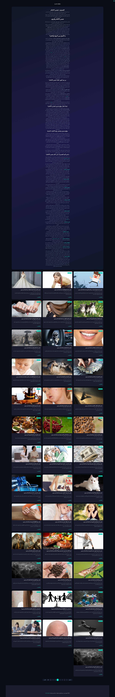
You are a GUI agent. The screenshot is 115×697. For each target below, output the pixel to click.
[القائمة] (114, 1)
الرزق (67, 219)
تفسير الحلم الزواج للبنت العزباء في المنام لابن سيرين (30, 318)
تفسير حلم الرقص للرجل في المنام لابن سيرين (94, 637)
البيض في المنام (67, 187)
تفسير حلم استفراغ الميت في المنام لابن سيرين (62, 289)
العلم (67, 96)
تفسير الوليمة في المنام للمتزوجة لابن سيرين (32, 434)
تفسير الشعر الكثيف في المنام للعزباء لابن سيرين (62, 318)
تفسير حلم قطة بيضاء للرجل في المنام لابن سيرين (93, 492)
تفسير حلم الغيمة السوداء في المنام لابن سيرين (93, 666)
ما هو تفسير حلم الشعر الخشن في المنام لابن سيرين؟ (30, 608)
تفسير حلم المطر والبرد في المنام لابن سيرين (32, 347)
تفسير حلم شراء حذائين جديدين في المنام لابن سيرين (61, 492)
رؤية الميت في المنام (66, 246)
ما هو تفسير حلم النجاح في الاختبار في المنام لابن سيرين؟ (30, 637)
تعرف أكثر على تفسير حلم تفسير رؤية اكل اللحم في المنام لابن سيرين (59, 550)
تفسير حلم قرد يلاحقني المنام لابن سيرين (33, 550)
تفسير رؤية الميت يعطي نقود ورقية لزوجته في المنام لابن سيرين (91, 463)
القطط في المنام (67, 242)
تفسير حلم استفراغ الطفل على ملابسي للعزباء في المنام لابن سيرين (28, 376)
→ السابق (70, 679)
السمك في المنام (66, 169)
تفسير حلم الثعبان (66, 231)
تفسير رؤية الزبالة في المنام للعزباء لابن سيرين (94, 608)
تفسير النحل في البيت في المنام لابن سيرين (94, 434)
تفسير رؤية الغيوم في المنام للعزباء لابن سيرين (32, 579)
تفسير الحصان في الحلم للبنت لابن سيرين (64, 376)
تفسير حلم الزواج (67, 158)
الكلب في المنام (67, 199)
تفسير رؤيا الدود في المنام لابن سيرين (64, 579)
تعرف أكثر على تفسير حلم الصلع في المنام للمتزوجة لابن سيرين (60, 637)
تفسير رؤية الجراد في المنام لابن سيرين (95, 579)
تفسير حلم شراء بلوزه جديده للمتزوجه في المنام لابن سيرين (91, 550)
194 (48, 679)
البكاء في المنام (67, 256)
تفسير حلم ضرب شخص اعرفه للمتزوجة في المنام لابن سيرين (60, 463)
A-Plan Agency (47, 693)
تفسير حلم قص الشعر (55, 238)
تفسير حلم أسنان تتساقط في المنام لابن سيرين (93, 347)
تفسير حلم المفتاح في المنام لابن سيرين (64, 347)
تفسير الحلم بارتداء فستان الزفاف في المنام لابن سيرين (30, 289)
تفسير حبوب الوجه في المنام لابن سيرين (64, 405)
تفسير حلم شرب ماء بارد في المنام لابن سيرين (32, 492)
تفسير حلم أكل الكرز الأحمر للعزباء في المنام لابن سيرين (61, 434)
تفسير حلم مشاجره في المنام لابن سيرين (33, 463)
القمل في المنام (66, 179)
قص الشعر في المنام (66, 238)
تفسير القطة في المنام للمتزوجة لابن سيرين (94, 318)
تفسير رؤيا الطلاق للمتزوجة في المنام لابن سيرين (31, 521)
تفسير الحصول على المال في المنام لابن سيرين (93, 376)
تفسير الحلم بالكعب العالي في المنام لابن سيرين (93, 405)
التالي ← (44, 679)
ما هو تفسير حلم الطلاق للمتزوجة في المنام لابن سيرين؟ (61, 608)
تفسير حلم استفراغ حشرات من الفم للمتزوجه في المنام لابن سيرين (90, 289)
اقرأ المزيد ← (100, 297)
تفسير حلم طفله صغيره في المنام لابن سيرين (63, 521)
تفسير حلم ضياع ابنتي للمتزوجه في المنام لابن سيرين (92, 521)
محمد (51, 52)
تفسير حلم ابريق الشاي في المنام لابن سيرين (32, 405)
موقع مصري (57, 3)
